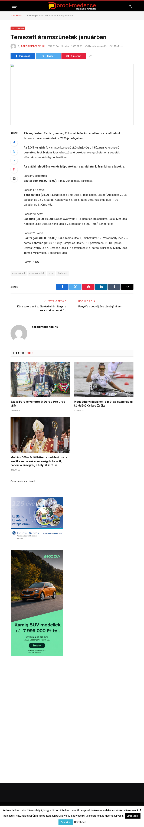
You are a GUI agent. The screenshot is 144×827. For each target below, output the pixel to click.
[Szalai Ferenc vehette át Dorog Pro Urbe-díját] (40, 379)
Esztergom (18, 28)
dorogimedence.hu (33, 46)
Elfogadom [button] (132, 816)
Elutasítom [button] (66, 822)
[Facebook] (14, 142)
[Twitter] (14, 151)
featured (62, 273)
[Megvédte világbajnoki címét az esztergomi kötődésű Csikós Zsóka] (103, 379)
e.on (51, 273)
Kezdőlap (32, 15)
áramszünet (18, 273)
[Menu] (14, 6)
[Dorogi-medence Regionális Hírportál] (72, 6)
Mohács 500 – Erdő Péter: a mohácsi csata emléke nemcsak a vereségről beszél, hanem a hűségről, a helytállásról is (39, 461)
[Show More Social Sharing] (90, 56)
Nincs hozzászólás (97, 46)
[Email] (14, 178)
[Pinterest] (14, 169)
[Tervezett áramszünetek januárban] (72, 94)
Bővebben (80, 822)
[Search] (130, 6)
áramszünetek (37, 273)
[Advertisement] (72, 689)
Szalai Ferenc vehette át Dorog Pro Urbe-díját (38, 403)
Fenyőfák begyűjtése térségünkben (100, 306)
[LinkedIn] (14, 160)
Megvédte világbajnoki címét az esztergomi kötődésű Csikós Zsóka (103, 403)
